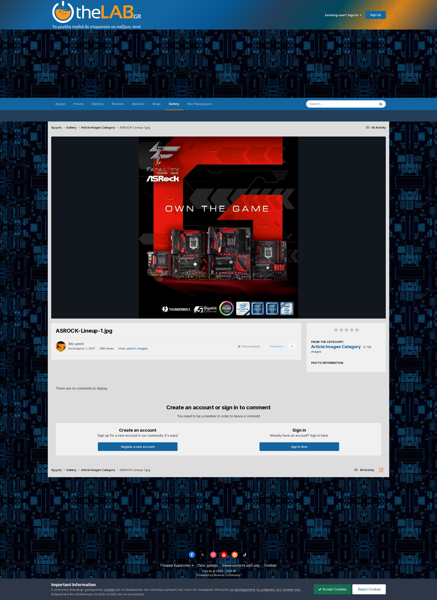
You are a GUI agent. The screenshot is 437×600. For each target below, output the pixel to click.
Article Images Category (336, 346)
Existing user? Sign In (342, 15)
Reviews (118, 104)
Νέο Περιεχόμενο (200, 104)
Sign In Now (299, 446)
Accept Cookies (334, 589)
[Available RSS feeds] (381, 470)
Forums (79, 104)
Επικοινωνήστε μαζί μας (241, 565)
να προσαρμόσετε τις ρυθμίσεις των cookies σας (264, 589)
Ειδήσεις (98, 104)
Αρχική (60, 104)
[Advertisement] (218, 64)
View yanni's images (133, 348)
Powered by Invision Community (218, 575)
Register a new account (138, 446)
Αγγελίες (138, 104)
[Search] (381, 104)
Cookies (270, 565)
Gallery (174, 104)
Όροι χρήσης (208, 565)
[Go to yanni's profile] (61, 346)
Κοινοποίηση (250, 346)
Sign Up (375, 15)
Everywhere (362, 104)
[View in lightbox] (218, 228)
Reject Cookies (369, 589)
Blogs (156, 104)
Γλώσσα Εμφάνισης (176, 565)
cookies (109, 589)
